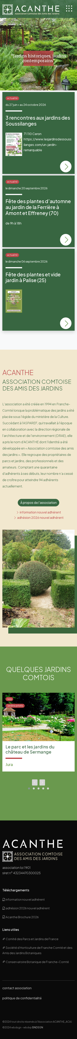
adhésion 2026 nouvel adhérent (40, 517)
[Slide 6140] (31, 87)
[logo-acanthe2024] (31, 9)
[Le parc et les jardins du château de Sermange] (38, 717)
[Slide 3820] (38, 87)
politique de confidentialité (22, 998)
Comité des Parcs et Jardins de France (31, 939)
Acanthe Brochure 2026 (22, 917)
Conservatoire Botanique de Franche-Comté (37, 962)
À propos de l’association (38, 502)
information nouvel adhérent (40, 512)
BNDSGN (37, 1027)
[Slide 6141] (46, 87)
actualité (12, 98)
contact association (17, 988)
